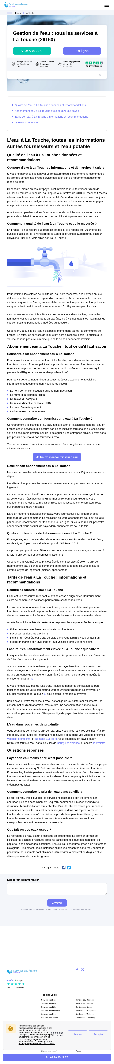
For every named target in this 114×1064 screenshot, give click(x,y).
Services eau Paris (48, 1000)
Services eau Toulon (49, 1018)
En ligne (82, 51)
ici (32, 678)
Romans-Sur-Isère (46, 738)
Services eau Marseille (50, 1011)
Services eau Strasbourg (85, 1018)
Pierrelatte (99, 742)
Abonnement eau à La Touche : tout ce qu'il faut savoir (47, 110)
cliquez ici (89, 909)
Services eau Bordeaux (85, 1000)
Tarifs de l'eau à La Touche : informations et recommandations (51, 116)
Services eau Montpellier (86, 1011)
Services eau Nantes (84, 1007)
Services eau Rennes (84, 1003)
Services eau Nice (48, 1014)
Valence (12, 738)
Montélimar (24, 738)
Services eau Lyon (48, 1003)
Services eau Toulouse (85, 1014)
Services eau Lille (48, 1007)
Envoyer (57, 902)
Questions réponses (26, 122)
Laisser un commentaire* (23, 879)
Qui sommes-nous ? (49, 1051)
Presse (78, 1051)
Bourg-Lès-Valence (68, 742)
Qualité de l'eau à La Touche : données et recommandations (50, 105)
